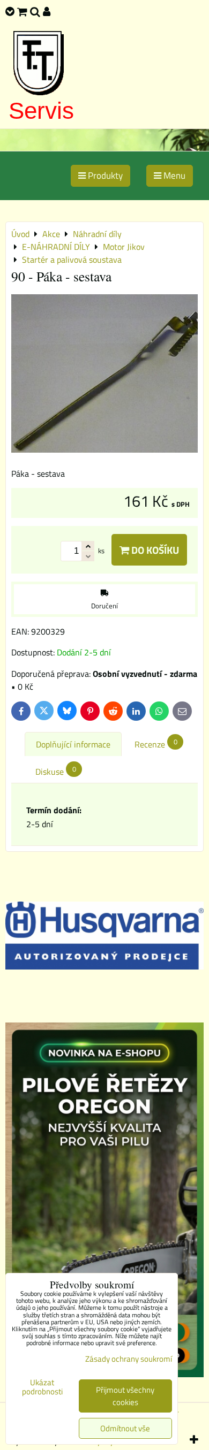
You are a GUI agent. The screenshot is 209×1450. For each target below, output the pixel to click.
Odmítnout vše (125, 1428)
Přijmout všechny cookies (125, 1396)
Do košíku (154, 550)
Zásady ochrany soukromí (128, 1359)
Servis (41, 110)
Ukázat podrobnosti (42, 1387)
